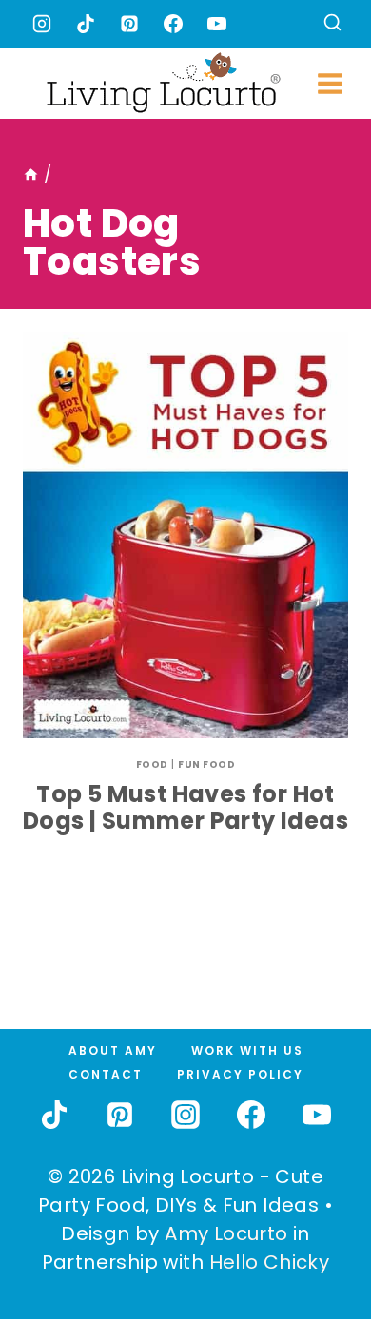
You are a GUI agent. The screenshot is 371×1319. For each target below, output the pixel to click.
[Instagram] (42, 24)
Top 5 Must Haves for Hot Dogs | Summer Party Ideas (185, 807)
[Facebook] (173, 24)
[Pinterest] (129, 24)
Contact (105, 1074)
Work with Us (247, 1050)
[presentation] (185, 535)
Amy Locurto (226, 1233)
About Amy (112, 1050)
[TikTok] (86, 24)
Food (152, 764)
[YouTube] (217, 24)
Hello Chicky (269, 1262)
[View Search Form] (332, 24)
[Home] (31, 174)
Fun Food (206, 764)
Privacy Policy (240, 1074)
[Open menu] (330, 83)
